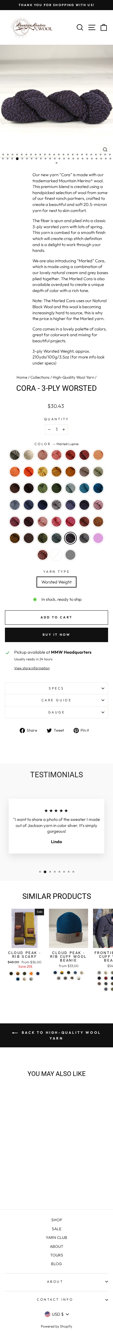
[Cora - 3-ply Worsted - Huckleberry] (38, 1173)
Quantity (56, 419)
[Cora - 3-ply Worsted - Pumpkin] (31, 1151)
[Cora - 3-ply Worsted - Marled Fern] (24, 1184)
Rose (56, 521)
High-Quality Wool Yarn (73, 377)
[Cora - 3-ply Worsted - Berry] (24, 1178)
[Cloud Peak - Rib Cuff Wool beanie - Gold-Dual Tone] (62, 973)
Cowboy (15, 488)
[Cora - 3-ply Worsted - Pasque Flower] (38, 1167)
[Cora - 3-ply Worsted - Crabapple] (38, 1146)
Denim (28, 505)
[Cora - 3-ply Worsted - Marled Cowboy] (18, 1184)
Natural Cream (28, 455)
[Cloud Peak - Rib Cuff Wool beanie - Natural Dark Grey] (65, 978)
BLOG (56, 1263)
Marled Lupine (70, 538)
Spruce (42, 505)
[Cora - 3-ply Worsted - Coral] (31, 1146)
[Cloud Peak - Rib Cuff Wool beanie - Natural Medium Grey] (59, 978)
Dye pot (56, 555)
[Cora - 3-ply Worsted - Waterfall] (18, 1167)
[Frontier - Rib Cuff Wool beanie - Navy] (99, 978)
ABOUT (56, 1246)
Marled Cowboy (28, 538)
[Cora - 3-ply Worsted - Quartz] (24, 1146)
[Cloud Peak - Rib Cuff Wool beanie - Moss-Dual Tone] (68, 973)
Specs (56, 688)
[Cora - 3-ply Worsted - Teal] (11, 1167)
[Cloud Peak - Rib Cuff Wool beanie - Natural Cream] (82, 973)
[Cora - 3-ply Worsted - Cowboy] (38, 1157)
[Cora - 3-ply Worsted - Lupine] (11, 1173)
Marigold (56, 471)
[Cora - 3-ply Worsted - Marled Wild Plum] (18, 1189)
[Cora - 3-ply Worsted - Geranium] (11, 1178)
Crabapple (70, 455)
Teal (98, 488)
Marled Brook (56, 538)
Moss (56, 488)
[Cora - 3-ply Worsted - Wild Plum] (31, 1173)
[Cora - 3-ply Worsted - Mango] (24, 1151)
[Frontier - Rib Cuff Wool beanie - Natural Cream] (106, 973)
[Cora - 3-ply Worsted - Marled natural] (11, 1146)
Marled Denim (84, 538)
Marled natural (15, 455)
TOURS (56, 1255)
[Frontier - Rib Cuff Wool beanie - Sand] (99, 983)
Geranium (42, 521)
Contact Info (55, 1299)
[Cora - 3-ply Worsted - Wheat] (38, 1151)
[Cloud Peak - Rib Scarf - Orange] (31, 973)
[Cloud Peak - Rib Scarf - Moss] (24, 973)
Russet (84, 455)
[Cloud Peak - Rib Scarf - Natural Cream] (24, 979)
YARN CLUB (56, 1237)
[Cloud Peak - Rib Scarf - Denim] (38, 973)
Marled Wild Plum (98, 538)
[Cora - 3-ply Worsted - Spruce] (31, 1167)
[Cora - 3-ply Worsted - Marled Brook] (31, 1184)
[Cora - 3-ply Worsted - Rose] (18, 1178)
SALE (56, 1228)
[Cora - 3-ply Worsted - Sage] (31, 1157)
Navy (84, 505)
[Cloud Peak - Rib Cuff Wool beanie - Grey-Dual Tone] (72, 978)
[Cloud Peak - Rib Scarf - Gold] (18, 973)
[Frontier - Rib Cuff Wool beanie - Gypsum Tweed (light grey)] (99, 973)
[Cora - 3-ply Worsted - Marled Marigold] (11, 1184)
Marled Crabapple (84, 521)
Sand (84, 471)
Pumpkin (28, 471)
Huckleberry (28, 521)
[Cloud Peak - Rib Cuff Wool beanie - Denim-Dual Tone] (75, 973)
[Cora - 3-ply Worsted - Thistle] (24, 1173)
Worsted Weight (56, 582)
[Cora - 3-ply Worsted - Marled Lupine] (38, 1184)
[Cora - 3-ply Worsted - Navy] (18, 1173)
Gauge (56, 712)
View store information (32, 668)
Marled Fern (42, 538)
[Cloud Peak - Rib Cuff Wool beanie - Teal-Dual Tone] (55, 973)
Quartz (42, 455)
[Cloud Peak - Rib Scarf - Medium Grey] (31, 979)
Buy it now (57, 635)
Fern (42, 488)
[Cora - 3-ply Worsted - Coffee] (11, 1162)
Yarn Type (56, 571)
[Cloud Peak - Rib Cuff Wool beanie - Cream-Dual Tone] (78, 978)
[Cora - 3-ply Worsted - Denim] (24, 1167)
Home (22, 377)
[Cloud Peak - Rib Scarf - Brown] (11, 973)
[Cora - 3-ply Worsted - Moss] (24, 1162)
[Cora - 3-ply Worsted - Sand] (24, 1157)
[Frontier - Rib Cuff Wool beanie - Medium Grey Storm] (106, 983)
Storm (70, 488)
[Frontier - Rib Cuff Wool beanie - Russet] (106, 978)
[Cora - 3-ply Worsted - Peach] (18, 1151)
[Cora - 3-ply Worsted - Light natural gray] (38, 1189)
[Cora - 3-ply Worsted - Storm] (31, 1162)
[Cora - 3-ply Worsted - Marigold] (11, 1157)
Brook (84, 488)
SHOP (56, 1219)
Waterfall (15, 505)
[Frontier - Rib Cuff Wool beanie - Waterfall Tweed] (106, 989)
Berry (70, 521)
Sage (98, 471)
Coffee (28, 488)
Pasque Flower (56, 505)
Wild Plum (15, 521)
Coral (56, 455)
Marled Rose (42, 555)
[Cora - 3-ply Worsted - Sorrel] (18, 1157)
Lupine (70, 505)
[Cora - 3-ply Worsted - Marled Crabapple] (31, 1178)
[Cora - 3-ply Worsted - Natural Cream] (18, 1146)
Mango (15, 471)
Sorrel (70, 471)
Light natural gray (70, 555)
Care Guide (56, 700)
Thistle (98, 505)
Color (56, 444)
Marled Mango (98, 521)
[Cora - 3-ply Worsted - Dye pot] (31, 1189)
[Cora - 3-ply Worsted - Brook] (38, 1162)
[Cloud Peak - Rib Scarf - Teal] (18, 979)
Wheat (42, 471)
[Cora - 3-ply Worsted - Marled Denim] (11, 1189)
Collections (40, 377)
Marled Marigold (15, 538)
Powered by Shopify (56, 1326)
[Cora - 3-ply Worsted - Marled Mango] (38, 1178)
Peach (98, 455)
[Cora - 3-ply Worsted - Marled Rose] (24, 1189)
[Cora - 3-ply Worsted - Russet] (11, 1151)
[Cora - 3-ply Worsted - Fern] (18, 1162)
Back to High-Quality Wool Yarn (60, 1035)
